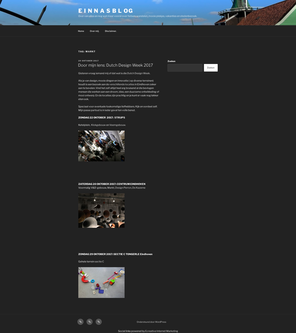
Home (81, 31)
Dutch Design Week (138, 73)
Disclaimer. (110, 31)
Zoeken (171, 61)
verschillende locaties (121, 84)
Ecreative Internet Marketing (161, 331)
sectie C (99, 261)
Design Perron (123, 187)
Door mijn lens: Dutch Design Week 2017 (115, 65)
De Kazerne (138, 187)
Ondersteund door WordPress (151, 322)
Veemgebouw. (117, 125)
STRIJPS (119, 117)
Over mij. (94, 31)
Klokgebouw (98, 125)
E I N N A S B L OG (105, 10)
